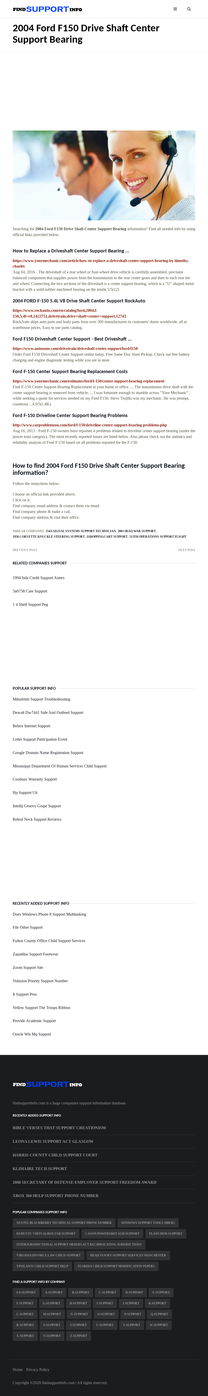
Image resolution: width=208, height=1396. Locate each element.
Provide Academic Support (34, 1021)
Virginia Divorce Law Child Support (48, 1255)
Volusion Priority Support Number (40, 981)
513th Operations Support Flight (157, 536)
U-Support (105, 1325)
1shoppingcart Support (107, 536)
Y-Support (52, 1336)
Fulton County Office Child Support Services (49, 941)
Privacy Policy (37, 1369)
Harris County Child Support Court (55, 1155)
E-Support (161, 1292)
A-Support (54, 1292)
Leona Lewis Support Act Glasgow (53, 1141)
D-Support (134, 1292)
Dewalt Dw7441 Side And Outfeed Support (48, 712)
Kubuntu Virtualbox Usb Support (46, 1233)
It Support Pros (25, 994)
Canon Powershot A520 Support (112, 1233)
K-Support (157, 1303)
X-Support (25, 1336)
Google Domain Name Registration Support (48, 753)
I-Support (105, 1303)
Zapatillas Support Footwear (35, 954)
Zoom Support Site (28, 967)
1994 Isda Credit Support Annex (39, 578)
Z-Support (78, 1336)
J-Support (131, 1303)
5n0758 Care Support (30, 591)
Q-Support (159, 1314)
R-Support (25, 1325)
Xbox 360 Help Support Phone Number (56, 1196)
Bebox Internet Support (31, 726)
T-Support (78, 1325)
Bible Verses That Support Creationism (59, 1128)
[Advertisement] (104, 87)
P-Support (132, 1314)
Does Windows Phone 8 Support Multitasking (49, 914)
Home (18, 1369)
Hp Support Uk (25, 792)
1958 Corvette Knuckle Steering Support (49, 536)
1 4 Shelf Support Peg (30, 604)
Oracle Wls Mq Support (32, 1034)
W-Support (159, 1325)
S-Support (51, 1325)
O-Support (106, 1314)
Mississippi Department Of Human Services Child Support (60, 766)
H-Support (78, 1303)
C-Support (107, 1292)
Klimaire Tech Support (40, 1169)
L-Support (25, 1314)
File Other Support (28, 927)
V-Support (131, 1325)
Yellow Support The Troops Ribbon (41, 1007)
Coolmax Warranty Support (35, 779)
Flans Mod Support (165, 1233)
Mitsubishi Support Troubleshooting (41, 699)
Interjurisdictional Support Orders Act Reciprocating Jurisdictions (79, 1244)
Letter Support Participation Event (40, 739)
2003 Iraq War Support (137, 531)
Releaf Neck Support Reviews (37, 819)
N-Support (79, 1314)
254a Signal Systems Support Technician (81, 531)
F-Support (24, 1303)
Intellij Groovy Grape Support (37, 806)
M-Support (52, 1314)
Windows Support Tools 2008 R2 (148, 1223)
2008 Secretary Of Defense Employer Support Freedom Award (85, 1182)
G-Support (51, 1303)
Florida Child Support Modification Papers (116, 1266)
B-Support (80, 1292)
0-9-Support (26, 1292)
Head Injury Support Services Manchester (128, 1255)
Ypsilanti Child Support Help (42, 1266)
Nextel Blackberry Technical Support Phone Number (64, 1223)
